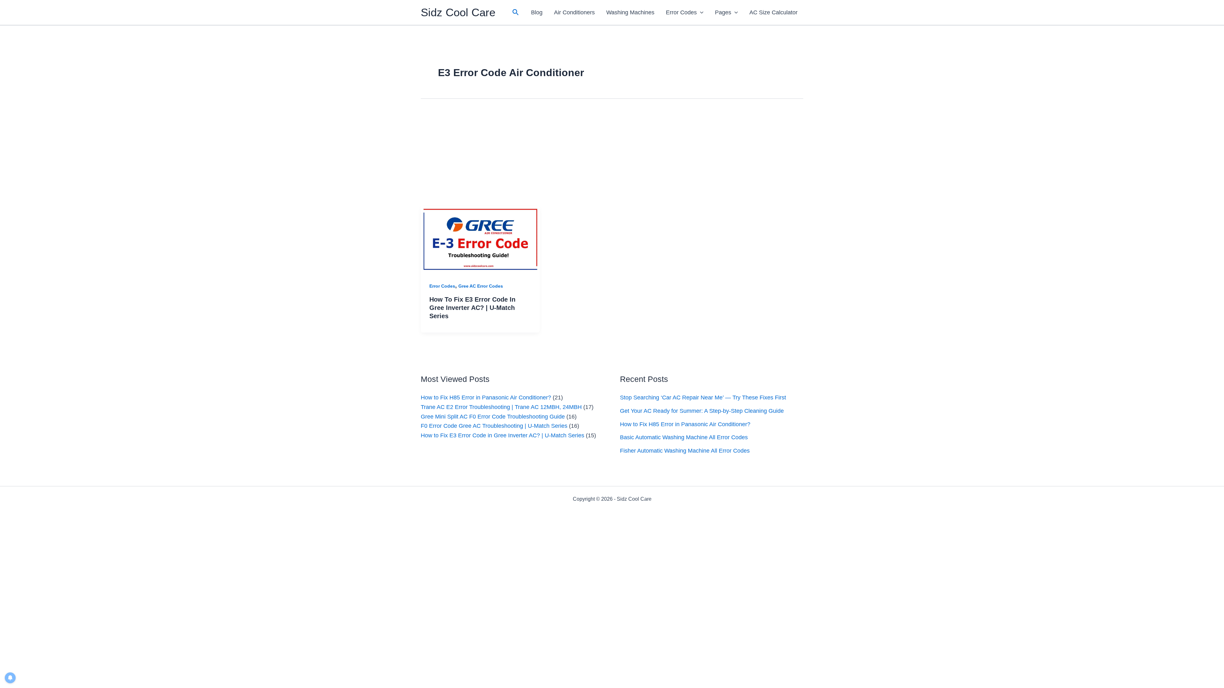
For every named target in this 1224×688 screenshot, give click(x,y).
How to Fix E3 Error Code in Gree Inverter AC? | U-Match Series (472, 307)
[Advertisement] (612, 158)
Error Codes (681, 12)
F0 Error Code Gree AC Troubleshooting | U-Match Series (494, 426)
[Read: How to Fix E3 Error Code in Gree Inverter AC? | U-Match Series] (480, 239)
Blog (537, 12)
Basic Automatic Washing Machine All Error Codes (684, 437)
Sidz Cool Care (458, 12)
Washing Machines (630, 12)
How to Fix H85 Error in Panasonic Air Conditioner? (486, 397)
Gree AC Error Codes (480, 286)
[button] (515, 13)
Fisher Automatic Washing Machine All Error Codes (685, 451)
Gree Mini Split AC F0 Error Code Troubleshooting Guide (493, 416)
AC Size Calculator (773, 12)
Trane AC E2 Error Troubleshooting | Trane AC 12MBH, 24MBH (501, 407)
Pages (723, 12)
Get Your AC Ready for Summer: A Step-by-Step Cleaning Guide (702, 411)
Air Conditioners (574, 12)
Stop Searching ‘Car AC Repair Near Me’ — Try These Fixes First (703, 397)
